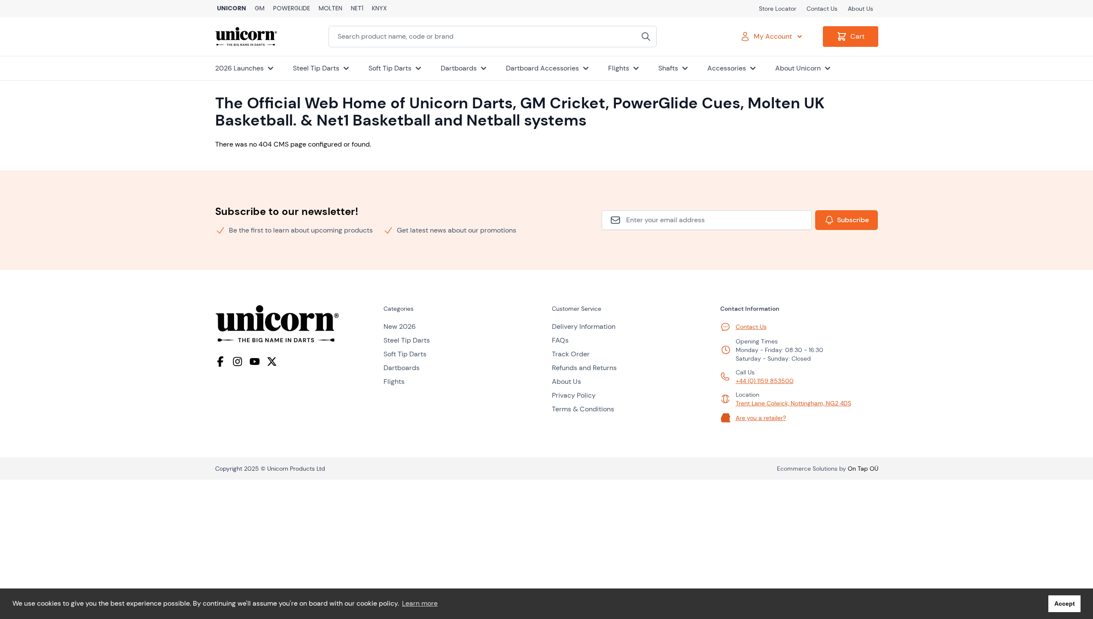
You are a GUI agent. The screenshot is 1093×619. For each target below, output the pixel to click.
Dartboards (402, 367)
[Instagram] (237, 361)
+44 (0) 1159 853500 (765, 381)
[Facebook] (220, 361)
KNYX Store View (379, 9)
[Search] (646, 36)
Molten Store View (330, 9)
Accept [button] (1064, 603)
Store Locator (777, 8)
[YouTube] (255, 361)
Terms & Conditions (583, 409)
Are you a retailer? (761, 418)
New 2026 (400, 326)
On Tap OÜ (863, 468)
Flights (394, 381)
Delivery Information (583, 326)
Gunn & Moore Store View (259, 9)
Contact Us (822, 8)
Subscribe (853, 219)
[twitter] (272, 361)
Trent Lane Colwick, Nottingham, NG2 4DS (793, 403)
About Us (860, 8)
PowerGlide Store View (291, 9)
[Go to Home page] (246, 36)
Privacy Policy (574, 395)
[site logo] (294, 323)
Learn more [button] (420, 603)
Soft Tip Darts (405, 354)
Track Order (571, 354)
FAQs (560, 340)
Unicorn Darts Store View (231, 9)
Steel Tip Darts (407, 340)
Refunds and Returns (584, 367)
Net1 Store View (357, 9)
